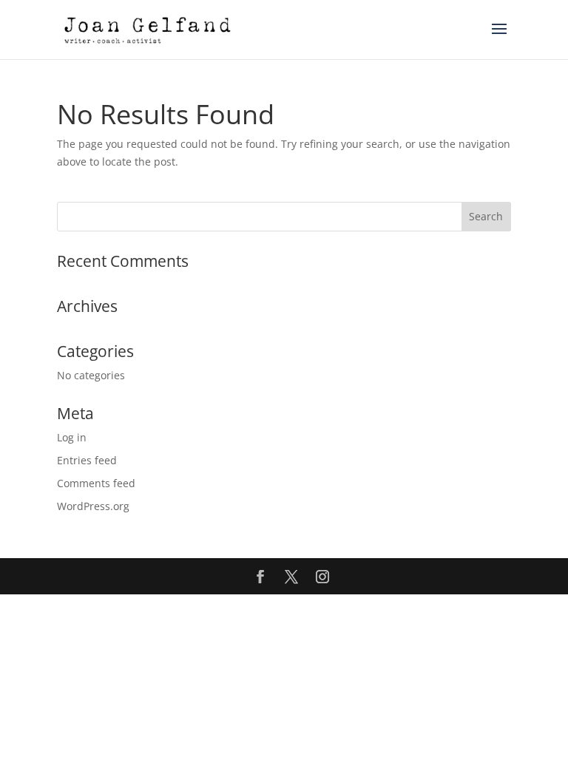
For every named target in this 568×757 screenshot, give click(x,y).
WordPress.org (93, 506)
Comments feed (96, 483)
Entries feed (87, 460)
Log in (72, 437)
